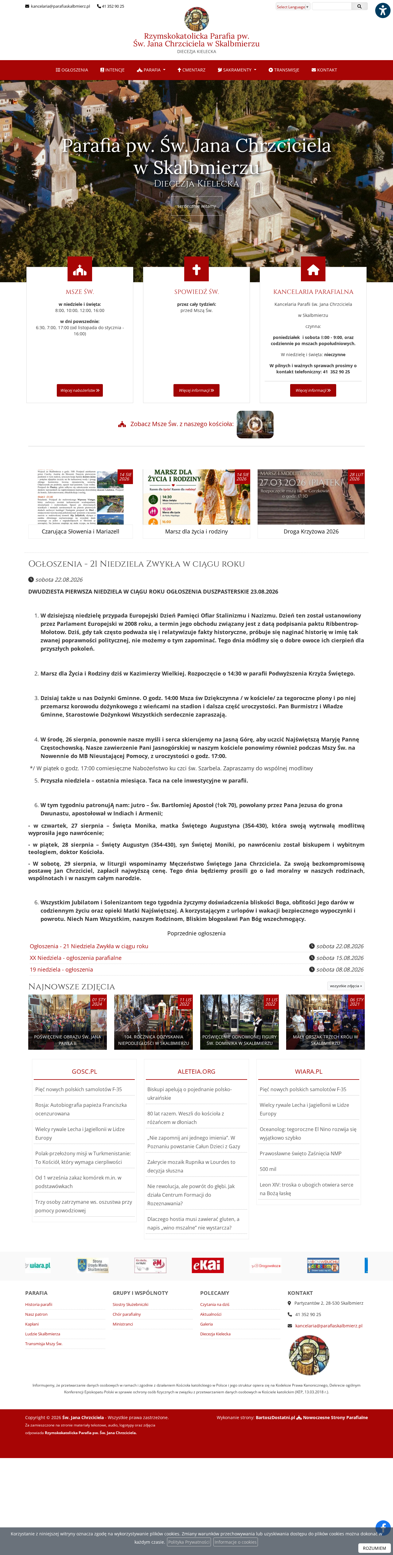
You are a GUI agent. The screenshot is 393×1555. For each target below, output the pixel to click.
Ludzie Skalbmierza (42, 1334)
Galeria (206, 1324)
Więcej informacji (194, 390)
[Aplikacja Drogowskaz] (214, 1265)
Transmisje (286, 70)
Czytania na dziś (214, 1304)
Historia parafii (38, 1304)
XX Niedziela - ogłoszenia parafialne (76, 957)
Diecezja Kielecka (215, 1334)
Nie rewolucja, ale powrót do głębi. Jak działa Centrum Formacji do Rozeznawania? (191, 1195)
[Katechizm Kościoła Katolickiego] (329, 1265)
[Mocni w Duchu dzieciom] (272, 1265)
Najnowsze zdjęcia (71, 986)
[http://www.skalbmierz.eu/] (41, 1265)
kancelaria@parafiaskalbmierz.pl (60, 6)
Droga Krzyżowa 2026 (311, 531)
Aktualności (210, 1314)
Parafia (152, 70)
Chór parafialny (127, 1314)
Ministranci (123, 1324)
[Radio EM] (99, 1265)
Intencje (114, 70)
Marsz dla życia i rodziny (196, 531)
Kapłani (32, 1324)
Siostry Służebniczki (130, 1304)
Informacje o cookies (236, 1542)
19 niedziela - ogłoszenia (61, 969)
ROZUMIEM (374, 1548)
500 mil (268, 1169)
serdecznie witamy (196, 206)
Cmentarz (193, 70)
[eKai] (157, 1265)
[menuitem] (72, 70)
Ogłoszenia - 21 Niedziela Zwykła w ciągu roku (136, 564)
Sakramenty (237, 70)
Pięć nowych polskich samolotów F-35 (78, 1089)
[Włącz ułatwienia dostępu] (382, 10)
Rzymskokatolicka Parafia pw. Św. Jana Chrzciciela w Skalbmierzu (196, 42)
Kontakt (326, 70)
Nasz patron (36, 1314)
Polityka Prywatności (189, 1542)
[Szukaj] (359, 6)
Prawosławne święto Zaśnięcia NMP (301, 1153)
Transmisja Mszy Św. (43, 1343)
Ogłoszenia (74, 70)
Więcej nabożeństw (78, 390)
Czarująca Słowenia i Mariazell (80, 531)
